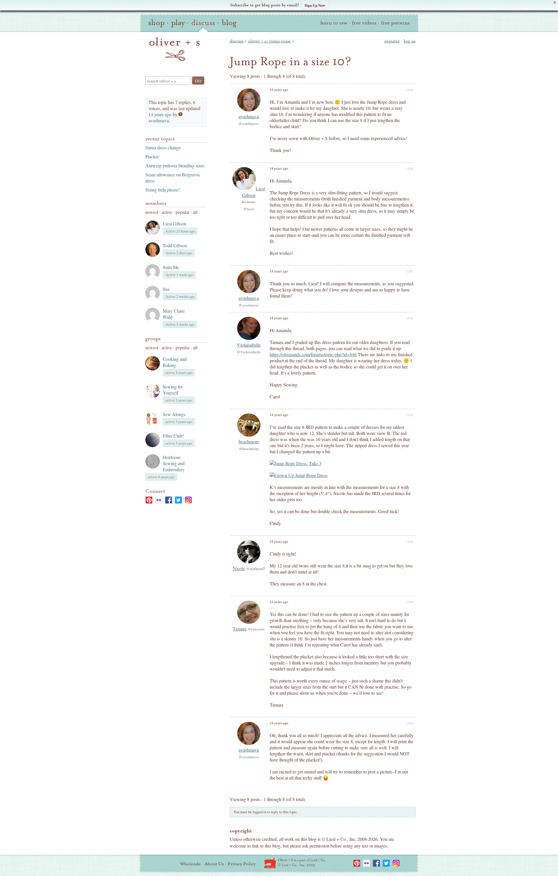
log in (410, 41)
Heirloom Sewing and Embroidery (174, 463)
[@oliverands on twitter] (178, 500)
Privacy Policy (242, 864)
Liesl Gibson (174, 224)
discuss (203, 23)
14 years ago (160, 114)
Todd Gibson (175, 245)
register (392, 41)
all (195, 212)
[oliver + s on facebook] (168, 500)
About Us (214, 864)
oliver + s (174, 49)
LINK (410, 90)
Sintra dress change (163, 147)
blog (229, 23)
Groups (153, 338)
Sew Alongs (174, 414)
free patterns (395, 22)
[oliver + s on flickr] (158, 500)
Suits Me (171, 267)
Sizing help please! (162, 190)
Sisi (166, 289)
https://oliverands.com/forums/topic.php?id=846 (313, 354)
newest (151, 212)
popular (182, 212)
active (167, 212)
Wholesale (190, 864)
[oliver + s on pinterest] (148, 500)
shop (156, 23)
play (178, 23)
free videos (364, 22)
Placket (152, 156)
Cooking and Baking (175, 362)
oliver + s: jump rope (269, 41)
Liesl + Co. (270, 863)
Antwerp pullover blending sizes (174, 165)
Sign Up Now (315, 5)
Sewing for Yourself (173, 390)
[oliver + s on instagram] (188, 500)
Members (156, 203)
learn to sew (333, 22)
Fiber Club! (173, 436)
